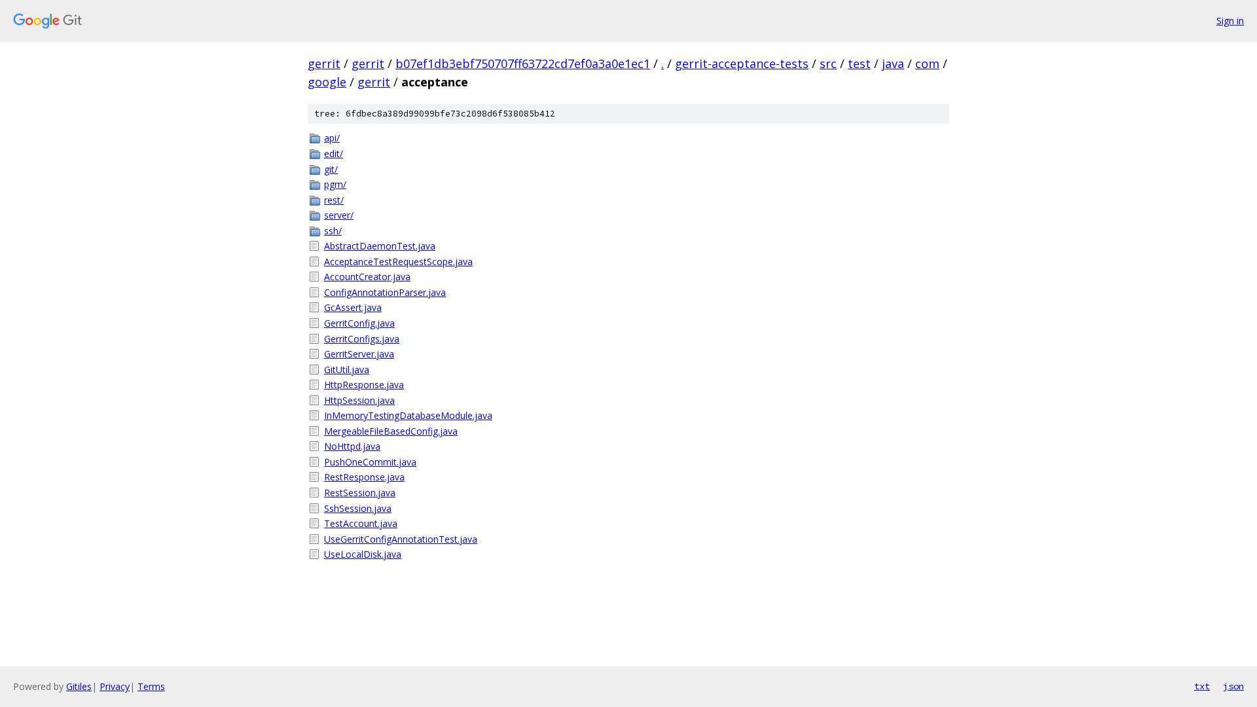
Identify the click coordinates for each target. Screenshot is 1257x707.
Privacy (115, 686)
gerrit (324, 63)
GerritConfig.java (359, 323)
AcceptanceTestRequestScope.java (398, 261)
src (828, 63)
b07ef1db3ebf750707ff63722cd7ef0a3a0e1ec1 (522, 63)
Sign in (1230, 20)
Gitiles (79, 686)
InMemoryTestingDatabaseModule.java (408, 415)
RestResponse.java (364, 477)
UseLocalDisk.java (362, 554)
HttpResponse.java (364, 384)
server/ (339, 215)
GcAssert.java (353, 307)
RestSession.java (359, 492)
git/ (331, 169)
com (927, 63)
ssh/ (333, 231)
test (859, 63)
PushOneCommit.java (370, 462)
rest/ (334, 200)
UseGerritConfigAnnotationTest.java (400, 539)
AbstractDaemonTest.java (379, 246)
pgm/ (335, 184)
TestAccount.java (360, 523)
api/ (332, 138)
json (1233, 686)
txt (1202, 686)
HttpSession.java (359, 400)
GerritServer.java (359, 354)
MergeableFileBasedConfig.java (391, 431)
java (893, 63)
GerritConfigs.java (361, 339)
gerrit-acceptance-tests (742, 63)
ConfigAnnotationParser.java (385, 292)
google (327, 82)
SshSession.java (358, 508)
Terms (151, 686)
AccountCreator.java (367, 276)
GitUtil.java (346, 369)
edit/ (333, 153)
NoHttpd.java (352, 446)
